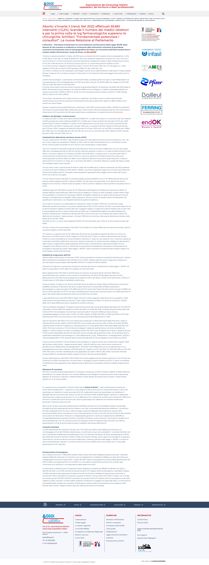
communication (159, 561)
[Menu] (43, 13)
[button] (163, 14)
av (152, 561)
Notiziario (76, 14)
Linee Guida (118, 14)
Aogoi (53, 14)
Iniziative (142, 14)
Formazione (94, 14)
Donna (151, 14)
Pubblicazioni (131, 14)
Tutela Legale (64, 14)
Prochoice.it (118, 112)
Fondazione (105, 14)
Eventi (85, 14)
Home (44, 18)
